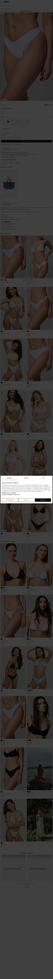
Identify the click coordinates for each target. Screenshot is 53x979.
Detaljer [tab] (26, 478)
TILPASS (26, 500)
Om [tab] (43, 478)
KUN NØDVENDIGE (10, 500)
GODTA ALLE (43, 500)
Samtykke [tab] (9, 478)
